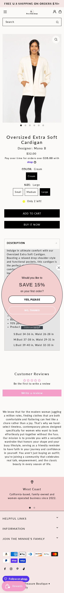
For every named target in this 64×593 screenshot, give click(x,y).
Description (16, 243)
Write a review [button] (32, 393)
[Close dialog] (59, 267)
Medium (31, 192)
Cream (31, 176)
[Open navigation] (12, 11)
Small (18, 192)
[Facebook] (5, 569)
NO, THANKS (32, 310)
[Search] (57, 22)
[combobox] (32, 22)
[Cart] (60, 11)
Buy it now (32, 224)
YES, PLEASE (32, 299)
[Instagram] (11, 569)
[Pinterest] (17, 569)
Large (45, 192)
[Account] (54, 11)
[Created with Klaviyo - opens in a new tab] (32, 327)
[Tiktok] (24, 569)
